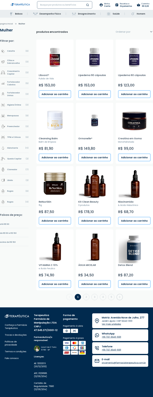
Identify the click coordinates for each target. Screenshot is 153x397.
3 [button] (94, 297)
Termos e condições (15, 351)
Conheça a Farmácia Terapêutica (16, 327)
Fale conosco (12, 358)
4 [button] (103, 297)
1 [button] (78, 297)
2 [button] (86, 297)
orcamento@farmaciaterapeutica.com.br (124, 362)
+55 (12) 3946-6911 (111, 336)
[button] (69, 297)
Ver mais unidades (111, 324)
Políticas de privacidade (11, 343)
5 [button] (111, 297)
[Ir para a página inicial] (20, 5)
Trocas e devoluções (16, 334)
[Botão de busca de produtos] (87, 4)
